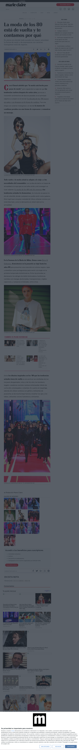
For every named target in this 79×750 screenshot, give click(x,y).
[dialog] (39, 731)
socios (12, 730)
